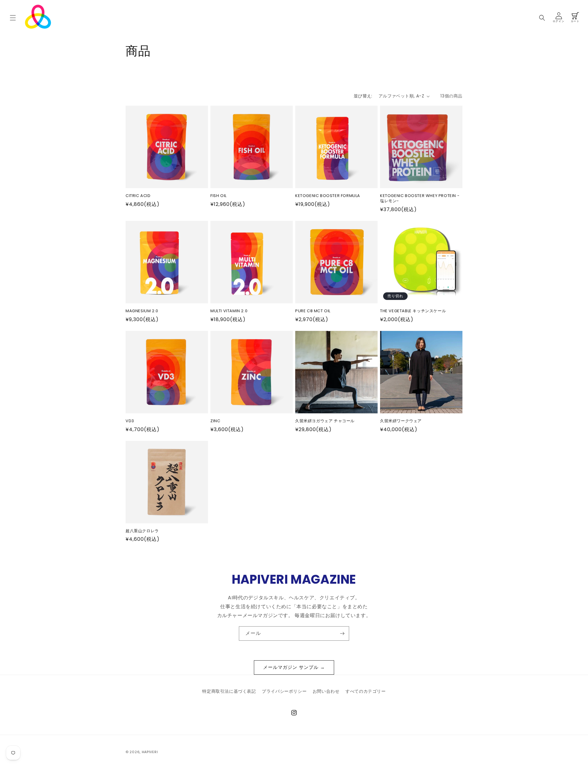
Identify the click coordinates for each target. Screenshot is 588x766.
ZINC (215, 421)
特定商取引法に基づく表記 (229, 691)
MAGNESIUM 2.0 (142, 311)
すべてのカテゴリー (365, 691)
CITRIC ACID (138, 196)
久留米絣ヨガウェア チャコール (325, 421)
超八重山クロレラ (142, 531)
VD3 (130, 421)
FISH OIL (218, 196)
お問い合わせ (326, 691)
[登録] (342, 633)
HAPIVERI (150, 751)
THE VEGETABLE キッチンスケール (413, 311)
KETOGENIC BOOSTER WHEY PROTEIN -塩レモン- (419, 198)
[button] (13, 18)
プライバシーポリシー (284, 691)
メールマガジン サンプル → (294, 667)
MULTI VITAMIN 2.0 (228, 311)
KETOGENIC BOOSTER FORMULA (327, 196)
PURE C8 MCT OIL (312, 311)
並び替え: (363, 96)
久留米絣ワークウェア (401, 421)
